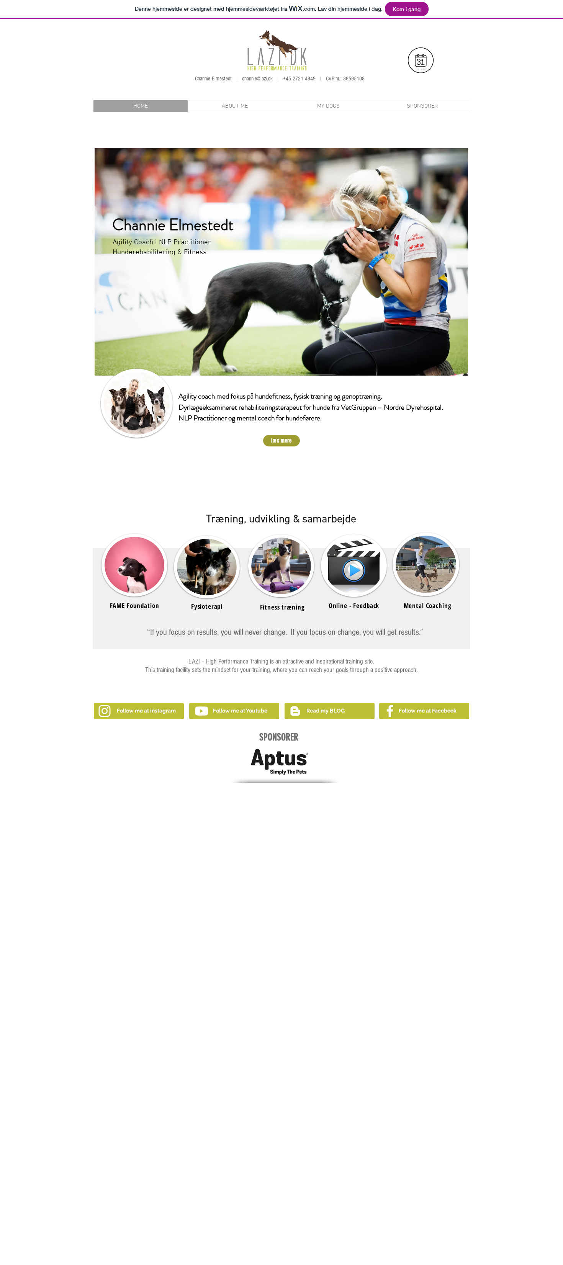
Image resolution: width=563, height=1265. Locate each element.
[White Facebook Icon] (390, 711)
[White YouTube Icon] (201, 711)
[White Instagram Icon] (105, 711)
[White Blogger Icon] (295, 711)
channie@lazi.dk (257, 78)
